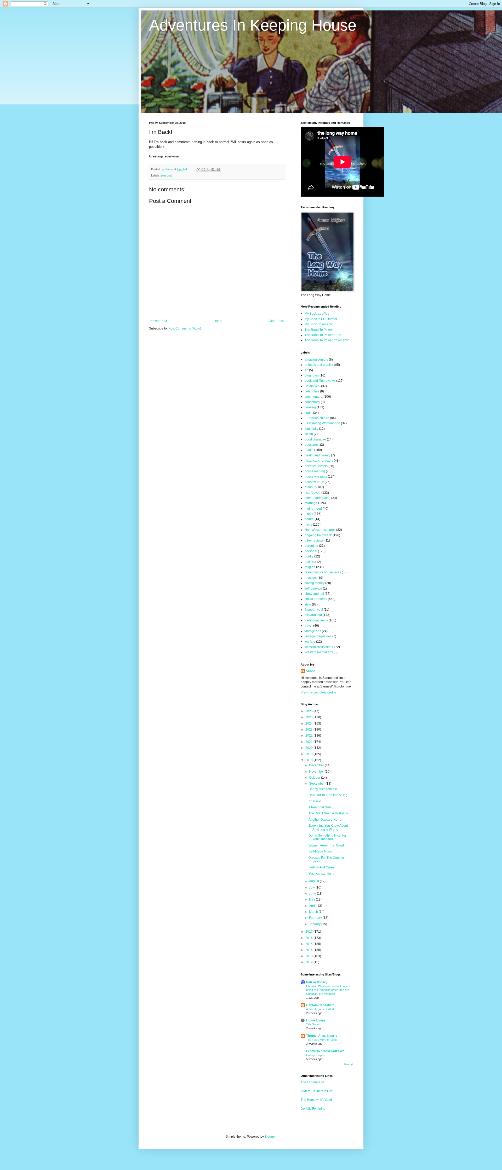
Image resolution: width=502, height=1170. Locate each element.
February (316, 918)
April (312, 906)
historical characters (319, 460)
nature (309, 519)
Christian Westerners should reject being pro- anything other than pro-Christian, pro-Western (328, 990)
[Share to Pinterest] (218, 169)
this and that (313, 615)
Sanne (310, 671)
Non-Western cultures (320, 530)
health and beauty (317, 455)
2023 (309, 729)
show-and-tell (314, 594)
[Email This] (198, 169)
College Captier (316, 1055)
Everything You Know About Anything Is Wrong (328, 827)
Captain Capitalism (320, 1005)
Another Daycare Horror (326, 819)
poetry (309, 556)
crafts (308, 413)
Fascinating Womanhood (322, 423)
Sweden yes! (314, 610)
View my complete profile (318, 692)
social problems (316, 599)
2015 (309, 944)
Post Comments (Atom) (184, 328)
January (315, 924)
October (315, 777)
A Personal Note (320, 807)
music (309, 514)
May (312, 899)
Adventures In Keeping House (252, 25)
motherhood (313, 508)
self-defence (313, 588)
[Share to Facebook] (213, 169)
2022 (309, 735)
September (317, 783)
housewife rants (316, 476)
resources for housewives (323, 572)
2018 (309, 760)
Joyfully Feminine (313, 1108)
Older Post (276, 321)
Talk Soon (312, 1024)
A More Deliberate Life (316, 1091)
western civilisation (318, 647)
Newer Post (158, 321)
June (313, 893)
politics (310, 562)
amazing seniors (316, 359)
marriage (311, 503)
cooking (310, 407)
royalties (311, 578)
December (317, 765)
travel (308, 625)
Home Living (315, 1020)
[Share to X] (208, 169)
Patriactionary (316, 982)
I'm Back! (315, 801)
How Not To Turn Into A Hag (328, 795)
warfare (310, 641)
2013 (309, 956)
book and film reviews (320, 381)
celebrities (312, 391)
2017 (309, 931)
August (314, 881)
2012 (309, 962)
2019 (309, 754)
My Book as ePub (317, 313)
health (309, 450)
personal (166, 175)
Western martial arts (319, 652)
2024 (309, 723)
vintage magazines (318, 636)
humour (310, 487)
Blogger (270, 1136)
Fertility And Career (322, 867)
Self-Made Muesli (321, 851)
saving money (314, 583)
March (314, 912)
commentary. (314, 396)
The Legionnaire (312, 1082)
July (312, 887)
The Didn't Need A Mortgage (328, 813)
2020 (309, 748)
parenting (311, 546)
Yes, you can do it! (321, 873)
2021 (309, 742)
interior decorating (317, 498)
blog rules (312, 375)
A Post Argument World (320, 1009)
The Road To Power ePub (323, 335)
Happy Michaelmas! (323, 789)
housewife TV (314, 482)
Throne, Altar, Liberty (321, 1036)
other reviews (314, 540)
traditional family (316, 620)
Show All (348, 1064)
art (306, 370)
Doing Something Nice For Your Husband (327, 837)
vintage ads (313, 631)
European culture (317, 418)
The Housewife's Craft (316, 1100)
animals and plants (318, 365)
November (317, 771)
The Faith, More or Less (321, 1039)
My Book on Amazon (319, 324)
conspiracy (312, 402)
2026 (309, 711)
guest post (312, 444)
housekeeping (315, 471)
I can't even (313, 493)
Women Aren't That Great (326, 845)
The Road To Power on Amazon (327, 340)
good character (315, 439)
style (308, 604)
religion (310, 567)
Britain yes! (312, 386)
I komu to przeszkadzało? (325, 1051)
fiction (309, 434)
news (308, 524)
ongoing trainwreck (318, 535)
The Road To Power (319, 330)
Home (218, 321)
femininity (311, 429)
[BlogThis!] (203, 169)
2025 (309, 717)
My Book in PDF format (321, 319)
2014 (309, 950)
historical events (316, 466)
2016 (309, 938)
